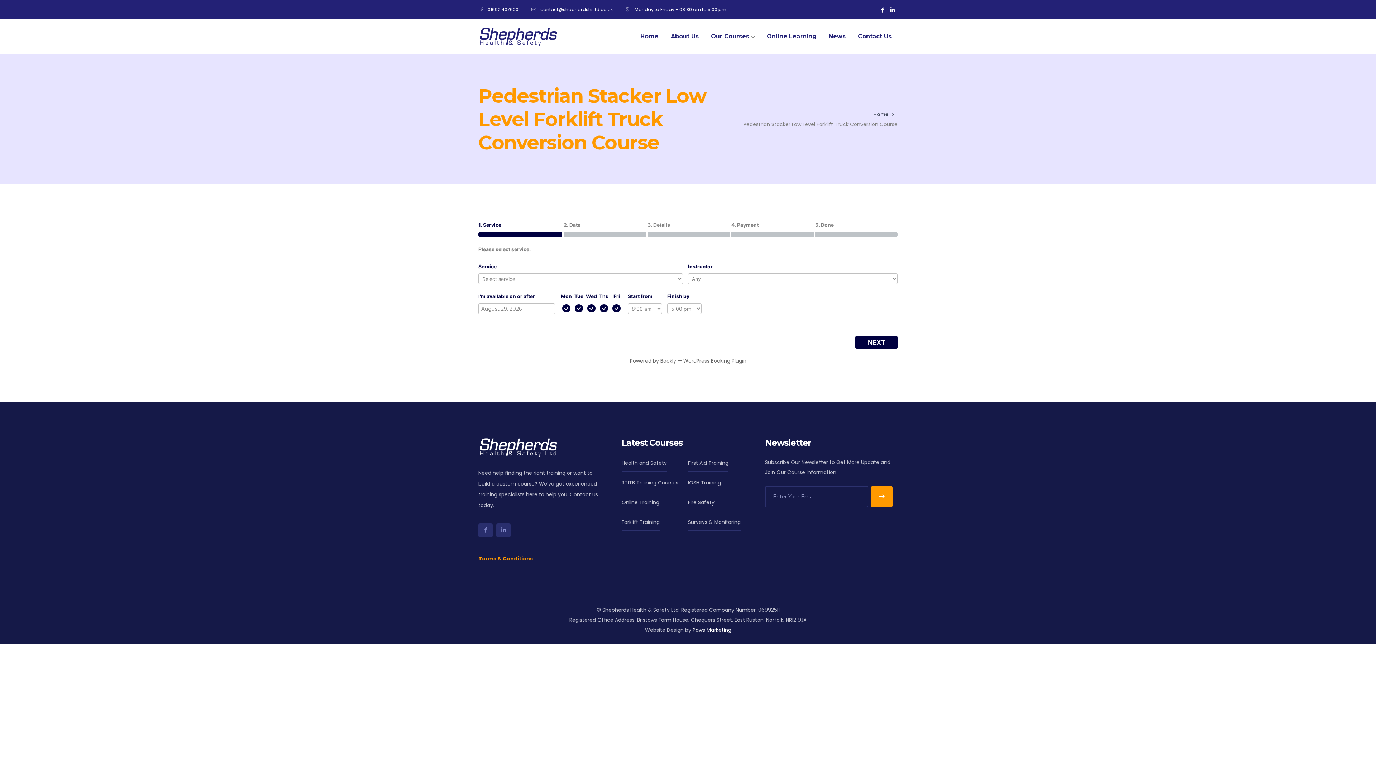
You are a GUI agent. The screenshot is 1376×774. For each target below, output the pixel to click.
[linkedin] (503, 530)
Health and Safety (644, 463)
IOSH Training (704, 482)
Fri (616, 296)
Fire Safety (701, 502)
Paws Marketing (712, 630)
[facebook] (485, 530)
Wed (591, 296)
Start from (640, 296)
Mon (566, 296)
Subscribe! (882, 496)
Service (487, 266)
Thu (604, 296)
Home (881, 114)
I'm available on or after (506, 296)
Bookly (668, 360)
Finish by (678, 296)
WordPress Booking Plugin (714, 360)
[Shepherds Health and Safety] (517, 36)
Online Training (640, 502)
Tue (578, 296)
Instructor (700, 266)
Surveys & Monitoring (714, 522)
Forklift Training (641, 522)
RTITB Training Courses (650, 482)
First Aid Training (708, 463)
